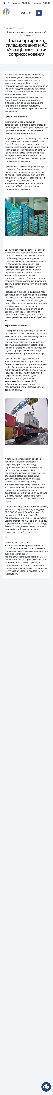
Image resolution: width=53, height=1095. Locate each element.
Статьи (18, 28)
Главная (8, 28)
